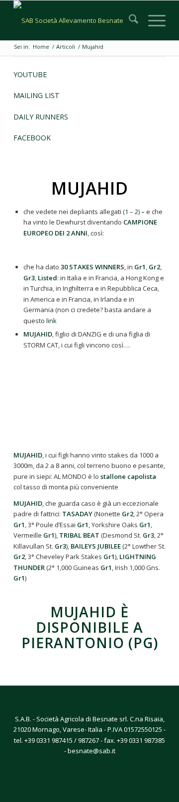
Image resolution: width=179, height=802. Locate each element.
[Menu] (152, 20)
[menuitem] (128, 20)
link (51, 320)
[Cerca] (128, 20)
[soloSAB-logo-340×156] (74, 20)
